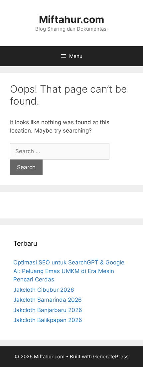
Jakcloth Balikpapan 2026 (47, 320)
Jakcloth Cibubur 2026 (43, 289)
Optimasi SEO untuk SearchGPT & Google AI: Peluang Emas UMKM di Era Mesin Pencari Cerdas (68, 271)
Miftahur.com (71, 19)
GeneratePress (111, 356)
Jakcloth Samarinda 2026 (47, 299)
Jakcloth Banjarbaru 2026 (47, 310)
